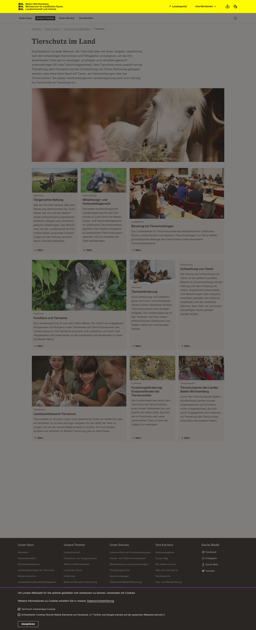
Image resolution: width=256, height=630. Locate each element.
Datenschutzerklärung (100, 600)
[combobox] (206, 7)
